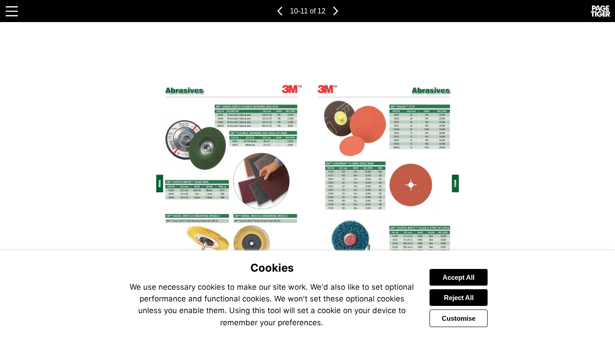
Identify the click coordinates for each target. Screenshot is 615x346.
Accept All (459, 277)
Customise (458, 318)
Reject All (459, 297)
